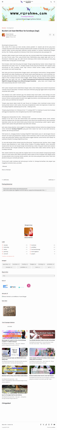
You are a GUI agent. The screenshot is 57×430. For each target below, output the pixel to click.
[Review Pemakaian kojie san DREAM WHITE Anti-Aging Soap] (15, 356)
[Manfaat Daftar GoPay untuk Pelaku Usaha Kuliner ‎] (15, 373)
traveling (24, 264)
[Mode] (51, 2)
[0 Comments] (50, 34)
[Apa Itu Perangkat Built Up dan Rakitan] (15, 393)
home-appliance (35, 251)
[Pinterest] (51, 425)
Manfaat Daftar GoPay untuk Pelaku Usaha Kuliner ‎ (14, 375)
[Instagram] (49, 425)
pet (49, 267)
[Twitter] (43, 425)
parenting (6, 251)
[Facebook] (40, 425)
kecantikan (15, 264)
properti (33, 253)
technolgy (40, 264)
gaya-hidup (5, 264)
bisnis (37, 267)
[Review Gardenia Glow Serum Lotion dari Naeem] (42, 373)
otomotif (6, 253)
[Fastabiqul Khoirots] (26, 1)
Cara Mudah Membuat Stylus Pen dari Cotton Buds (42, 340)
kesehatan (33, 245)
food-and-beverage (35, 249)
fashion (5, 249)
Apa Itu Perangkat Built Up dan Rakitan (12, 395)
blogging (32, 264)
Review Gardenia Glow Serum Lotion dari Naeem (41, 375)
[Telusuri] (54, 2)
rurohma (53, 427)
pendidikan (33, 247)
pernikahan (49, 264)
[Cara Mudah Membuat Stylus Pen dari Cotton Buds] (42, 338)
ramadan (6, 245)
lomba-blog (6, 247)
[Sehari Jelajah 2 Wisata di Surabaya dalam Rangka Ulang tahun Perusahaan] (42, 356)
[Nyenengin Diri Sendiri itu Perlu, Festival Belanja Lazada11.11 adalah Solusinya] (15, 338)
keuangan (8, 267)
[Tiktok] (46, 425)
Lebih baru (51, 179)
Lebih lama (6, 179)
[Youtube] (54, 425)
